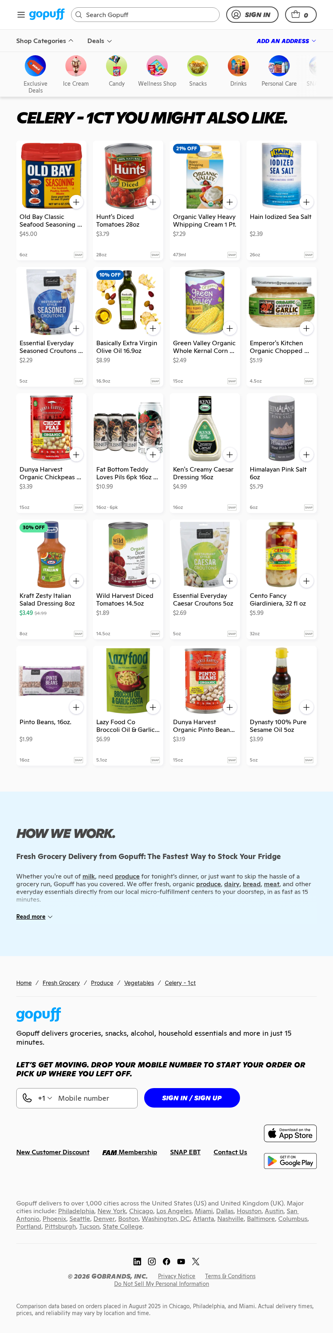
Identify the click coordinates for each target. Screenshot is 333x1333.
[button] (301, 14)
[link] (47, 15)
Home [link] (24, 982)
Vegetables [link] (139, 982)
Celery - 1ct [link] (180, 982)
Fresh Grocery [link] (61, 982)
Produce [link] (102, 982)
